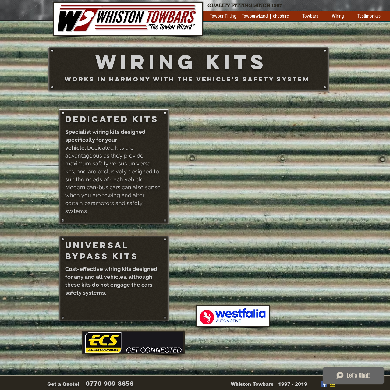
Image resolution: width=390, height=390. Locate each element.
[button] (310, 18)
